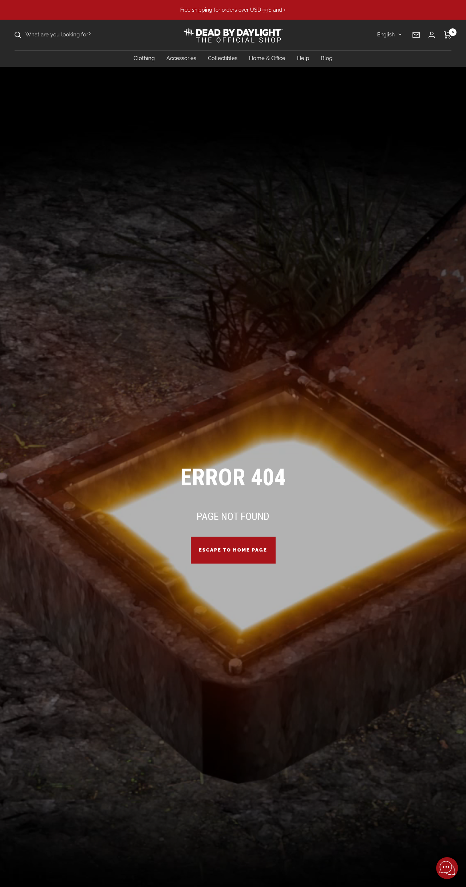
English (386, 34)
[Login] (432, 35)
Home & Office (267, 58)
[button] (447, 868)
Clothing (144, 58)
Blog (326, 58)
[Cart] (447, 35)
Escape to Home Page (233, 550)
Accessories (181, 58)
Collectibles (222, 58)
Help (303, 58)
